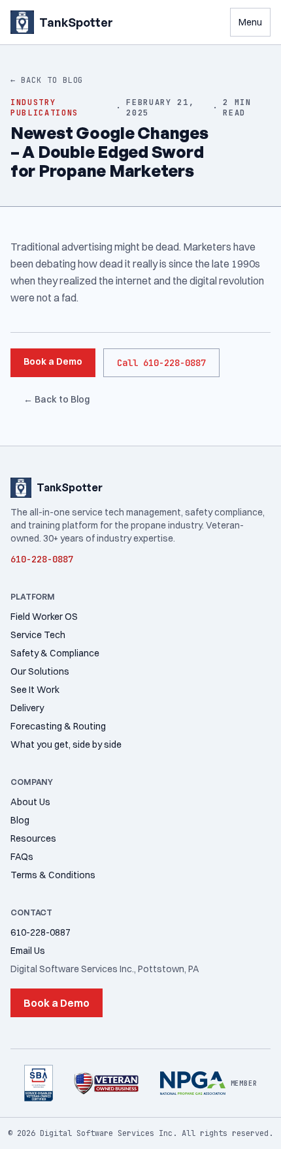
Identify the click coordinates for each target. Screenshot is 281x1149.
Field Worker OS (44, 616)
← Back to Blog (46, 80)
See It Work (34, 690)
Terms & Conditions (52, 875)
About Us (30, 802)
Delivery (27, 708)
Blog (19, 820)
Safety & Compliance (54, 653)
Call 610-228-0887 (161, 363)
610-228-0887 (40, 932)
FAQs (21, 857)
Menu (250, 22)
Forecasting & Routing (58, 726)
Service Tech (37, 635)
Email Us (27, 951)
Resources (33, 838)
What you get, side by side (66, 744)
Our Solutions (39, 671)
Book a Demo (53, 361)
